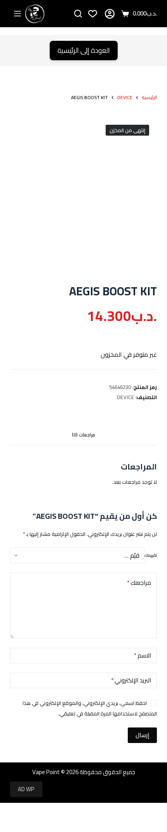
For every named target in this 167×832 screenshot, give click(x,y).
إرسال (142, 735)
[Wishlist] (92, 13)
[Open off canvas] (17, 13)
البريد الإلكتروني (131, 680)
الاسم (142, 655)
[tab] (83, 435)
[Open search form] (78, 13)
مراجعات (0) (83, 434)
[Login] (110, 14)
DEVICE (125, 397)
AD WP (26, 789)
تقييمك (150, 555)
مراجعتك (139, 582)
